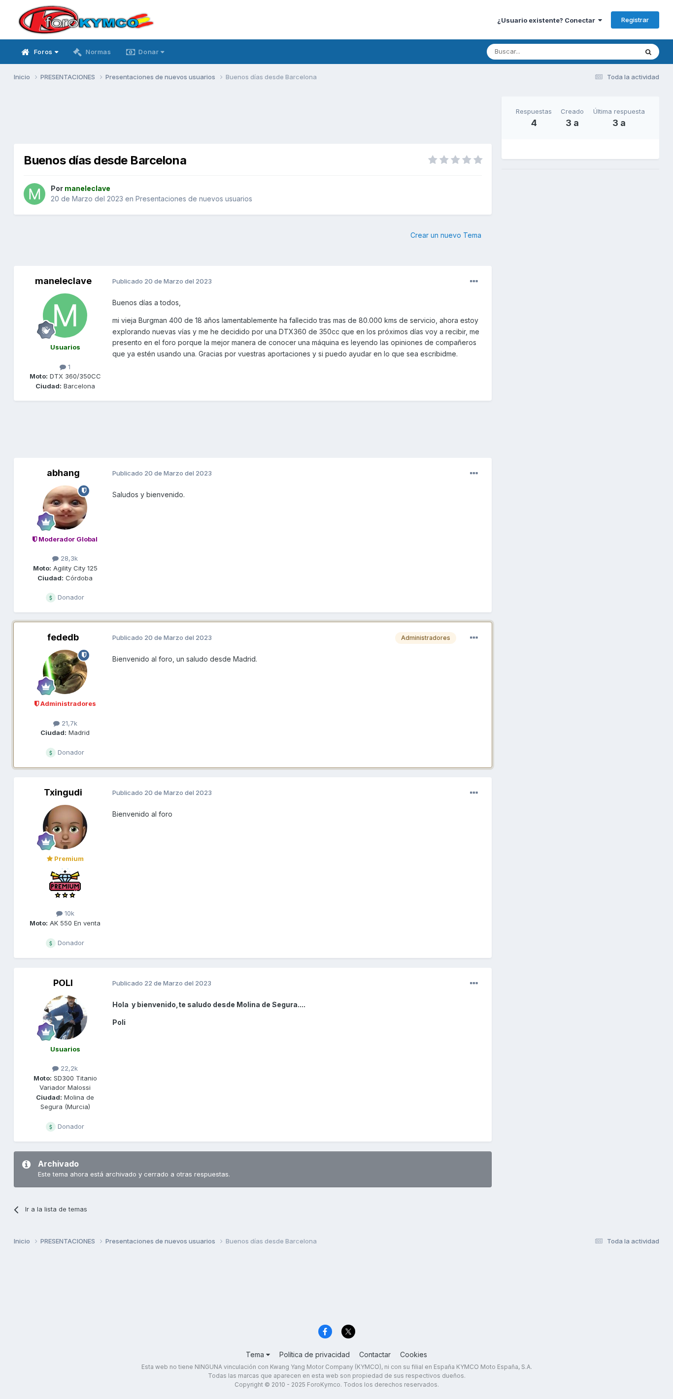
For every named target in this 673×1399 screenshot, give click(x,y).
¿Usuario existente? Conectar (547, 20)
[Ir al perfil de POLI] (65, 1017)
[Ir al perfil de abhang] (65, 507)
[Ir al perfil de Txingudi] (65, 827)
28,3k (68, 558)
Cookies (413, 1354)
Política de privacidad (314, 1354)
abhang (63, 473)
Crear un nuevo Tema (445, 235)
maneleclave (63, 281)
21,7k (68, 723)
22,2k (68, 1068)
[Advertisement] (252, 118)
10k (68, 913)
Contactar (375, 1354)
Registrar (635, 20)
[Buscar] (648, 52)
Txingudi (63, 792)
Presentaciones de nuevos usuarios (193, 198)
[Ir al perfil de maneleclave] (34, 194)
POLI (63, 983)
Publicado (162, 281)
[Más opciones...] (474, 281)
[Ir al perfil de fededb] (65, 672)
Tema (256, 1354)
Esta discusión (603, 51)
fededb (63, 637)
